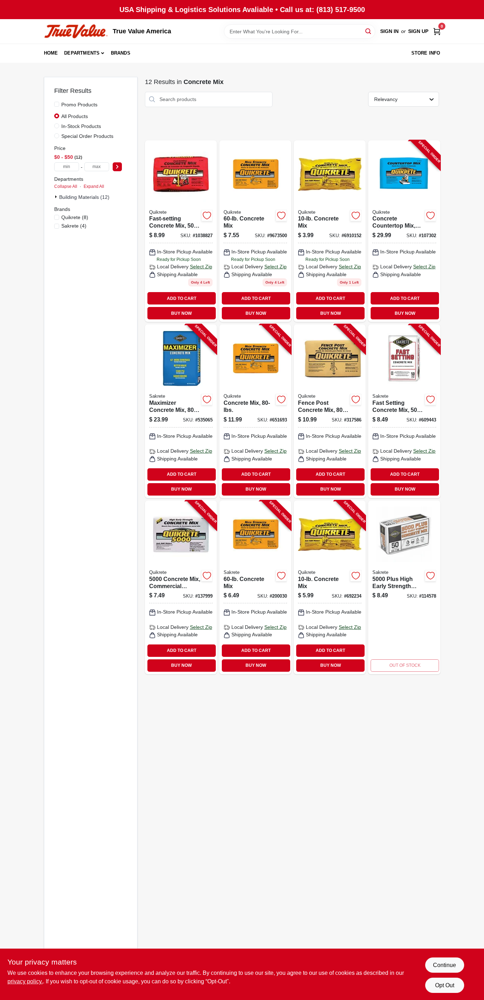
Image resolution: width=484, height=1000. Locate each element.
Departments (82, 53)
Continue (444, 965)
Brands (120, 53)
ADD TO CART (181, 298)
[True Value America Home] (76, 31)
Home (51, 53)
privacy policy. (25, 981)
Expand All (94, 186)
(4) (73, 226)
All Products (74, 116)
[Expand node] (56, 196)
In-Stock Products (81, 126)
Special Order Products (87, 136)
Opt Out (444, 985)
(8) (74, 217)
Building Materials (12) (84, 197)
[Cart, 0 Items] (436, 31)
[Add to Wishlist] (207, 215)
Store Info (425, 53)
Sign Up (418, 31)
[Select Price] (117, 166)
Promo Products (79, 104)
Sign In (389, 31)
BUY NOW (181, 313)
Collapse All (65, 186)
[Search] (369, 31)
